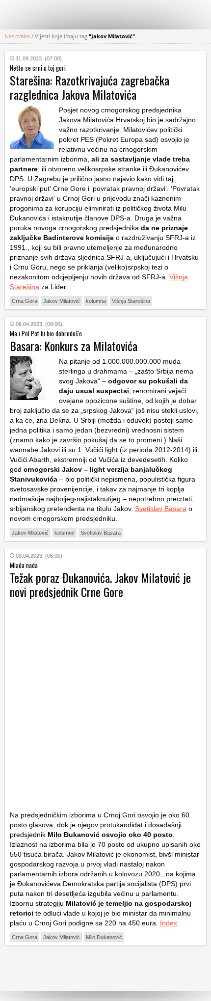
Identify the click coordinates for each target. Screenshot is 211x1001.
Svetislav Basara (160, 509)
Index (168, 923)
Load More (105, 968)
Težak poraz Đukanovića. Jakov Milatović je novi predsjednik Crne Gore (100, 584)
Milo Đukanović (104, 937)
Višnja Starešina (131, 301)
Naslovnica (17, 36)
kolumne (64, 533)
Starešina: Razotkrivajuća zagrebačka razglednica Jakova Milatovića (89, 87)
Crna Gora (24, 301)
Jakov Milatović (61, 301)
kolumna (96, 301)
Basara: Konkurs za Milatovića (73, 345)
